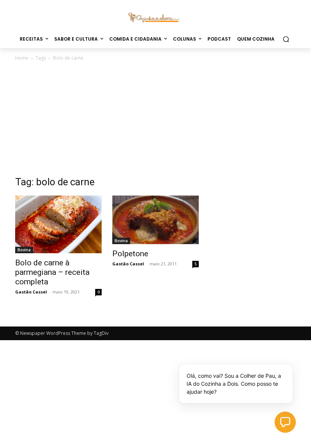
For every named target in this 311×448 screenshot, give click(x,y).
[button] (286, 39)
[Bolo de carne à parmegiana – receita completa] (58, 224)
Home (21, 58)
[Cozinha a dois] (155, 16)
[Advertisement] (155, 119)
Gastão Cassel (31, 292)
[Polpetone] (155, 220)
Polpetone (130, 253)
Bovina (24, 249)
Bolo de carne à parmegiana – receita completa (52, 272)
